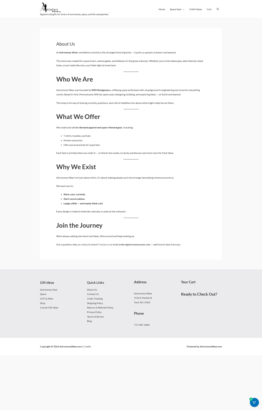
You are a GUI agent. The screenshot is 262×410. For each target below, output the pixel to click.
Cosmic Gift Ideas (49, 307)
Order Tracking (95, 298)
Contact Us (93, 294)
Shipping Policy (95, 303)
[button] (218, 9)
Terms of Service (95, 316)
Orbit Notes (195, 9)
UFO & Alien (46, 298)
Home (162, 9)
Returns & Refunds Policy (100, 307)
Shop (42, 303)
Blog (89, 321)
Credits (87, 346)
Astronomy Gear (48, 289)
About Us (92, 289)
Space (43, 294)
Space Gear (175, 9)
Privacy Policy (94, 312)
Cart (209, 9)
